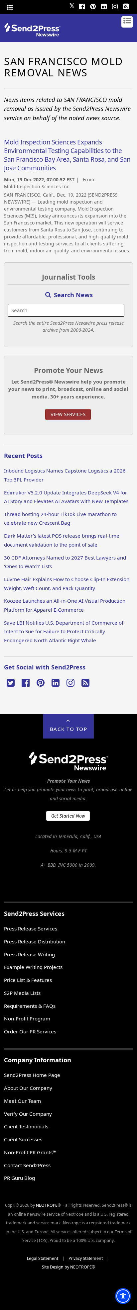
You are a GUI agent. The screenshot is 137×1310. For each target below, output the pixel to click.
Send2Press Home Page (32, 1075)
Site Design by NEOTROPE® (68, 1267)
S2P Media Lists (22, 993)
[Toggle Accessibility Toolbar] (123, 1296)
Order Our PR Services (30, 1031)
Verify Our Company (28, 1113)
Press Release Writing (29, 954)
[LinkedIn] (104, 5)
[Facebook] (82, 5)
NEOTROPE (47, 1205)
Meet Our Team (22, 1100)
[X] (10, 682)
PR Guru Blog (19, 1178)
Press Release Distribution (34, 941)
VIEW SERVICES (68, 414)
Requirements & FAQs (30, 1006)
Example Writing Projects (33, 967)
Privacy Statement (85, 1258)
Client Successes (23, 1139)
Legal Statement (42, 1258)
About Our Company (28, 1088)
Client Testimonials (26, 1126)
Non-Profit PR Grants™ (30, 1152)
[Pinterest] (93, 5)
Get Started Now (68, 816)
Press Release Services (30, 928)
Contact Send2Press (27, 1165)
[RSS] (126, 5)
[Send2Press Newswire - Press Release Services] (35, 34)
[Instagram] (115, 5)
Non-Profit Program (27, 1018)
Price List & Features (28, 980)
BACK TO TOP (68, 729)
